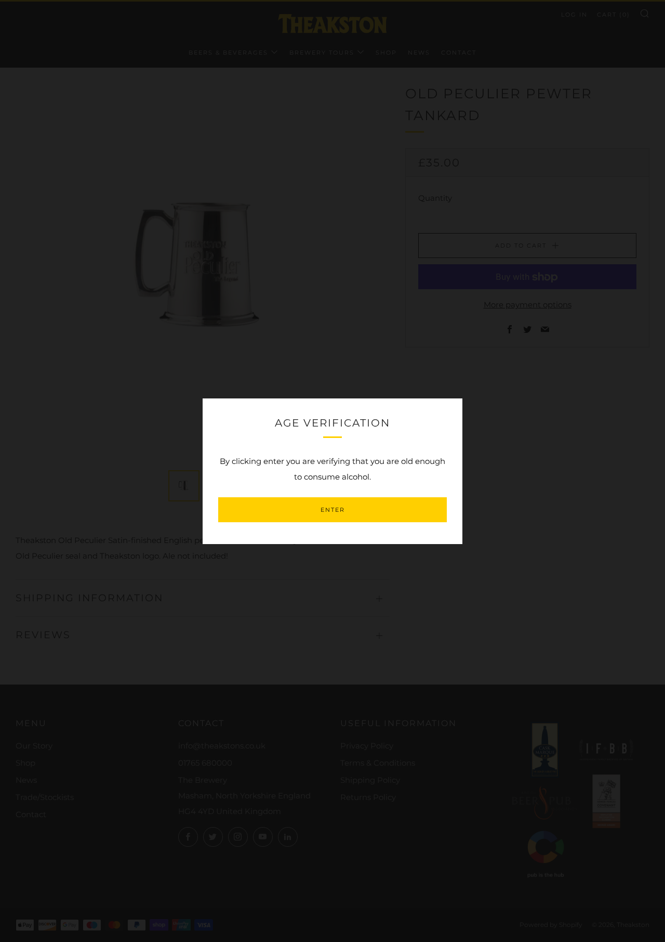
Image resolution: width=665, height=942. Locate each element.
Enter (333, 509)
